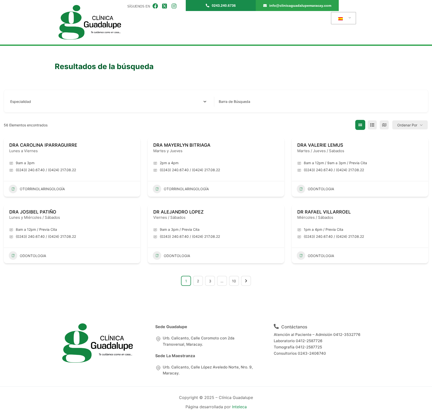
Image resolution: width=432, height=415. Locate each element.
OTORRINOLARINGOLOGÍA (42, 189)
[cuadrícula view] (360, 125)
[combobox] (108, 102)
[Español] (342, 18)
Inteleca (239, 406)
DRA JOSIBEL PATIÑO (32, 212)
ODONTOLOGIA (321, 189)
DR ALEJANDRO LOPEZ (178, 212)
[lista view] (372, 125)
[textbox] (20, 101)
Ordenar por (407, 125)
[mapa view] (384, 125)
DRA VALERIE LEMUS (320, 145)
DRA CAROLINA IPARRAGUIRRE (43, 145)
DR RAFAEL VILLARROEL (324, 212)
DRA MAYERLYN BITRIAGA (181, 145)
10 (234, 281)
